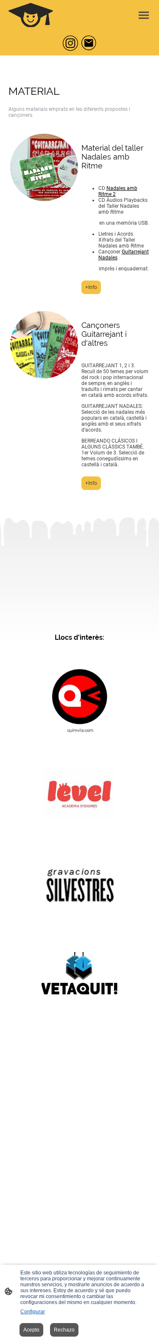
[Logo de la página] (30, 15)
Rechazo (64, 1330)
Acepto (31, 1330)
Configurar (32, 1312)
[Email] (89, 43)
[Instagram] (70, 43)
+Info (91, 287)
